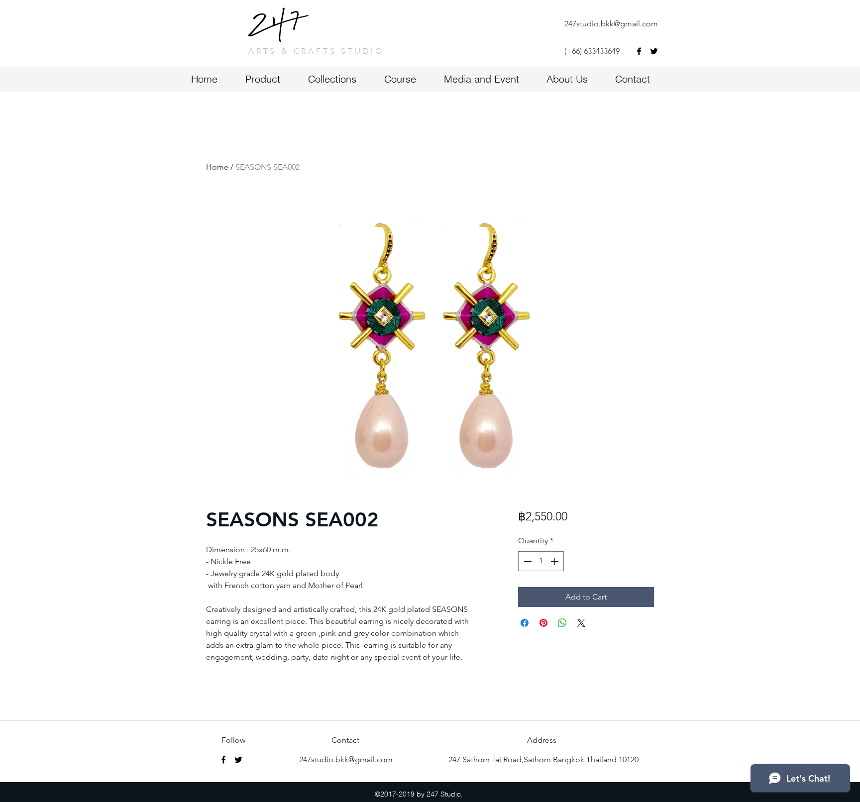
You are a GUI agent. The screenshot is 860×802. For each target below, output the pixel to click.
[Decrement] (527, 561)
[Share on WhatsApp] (562, 623)
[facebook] (639, 51)
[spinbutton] (541, 561)
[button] (409, 79)
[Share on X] (581, 623)
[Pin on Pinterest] (543, 623)
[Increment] (555, 561)
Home (217, 167)
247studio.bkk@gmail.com (611, 23)
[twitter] (654, 51)
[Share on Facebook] (525, 623)
